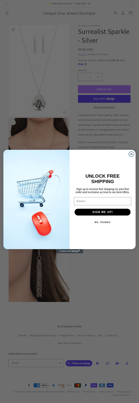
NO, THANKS (103, 222)
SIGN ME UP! (102, 212)
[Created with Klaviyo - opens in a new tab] (69, 251)
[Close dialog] (131, 154)
